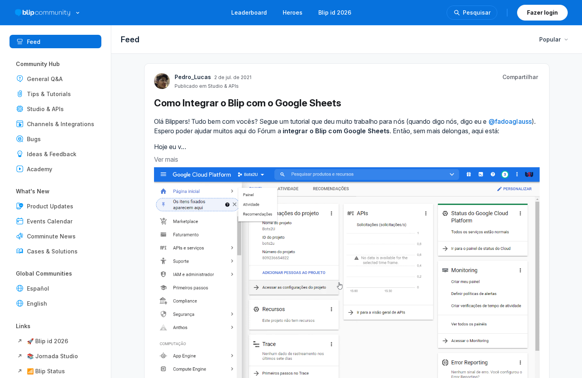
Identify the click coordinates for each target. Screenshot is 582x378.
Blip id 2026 (334, 12)
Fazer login (542, 12)
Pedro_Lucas (193, 77)
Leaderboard (249, 12)
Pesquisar (477, 12)
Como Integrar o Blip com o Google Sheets (247, 103)
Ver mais (166, 159)
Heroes (292, 12)
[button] (55, 78)
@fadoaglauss (510, 121)
